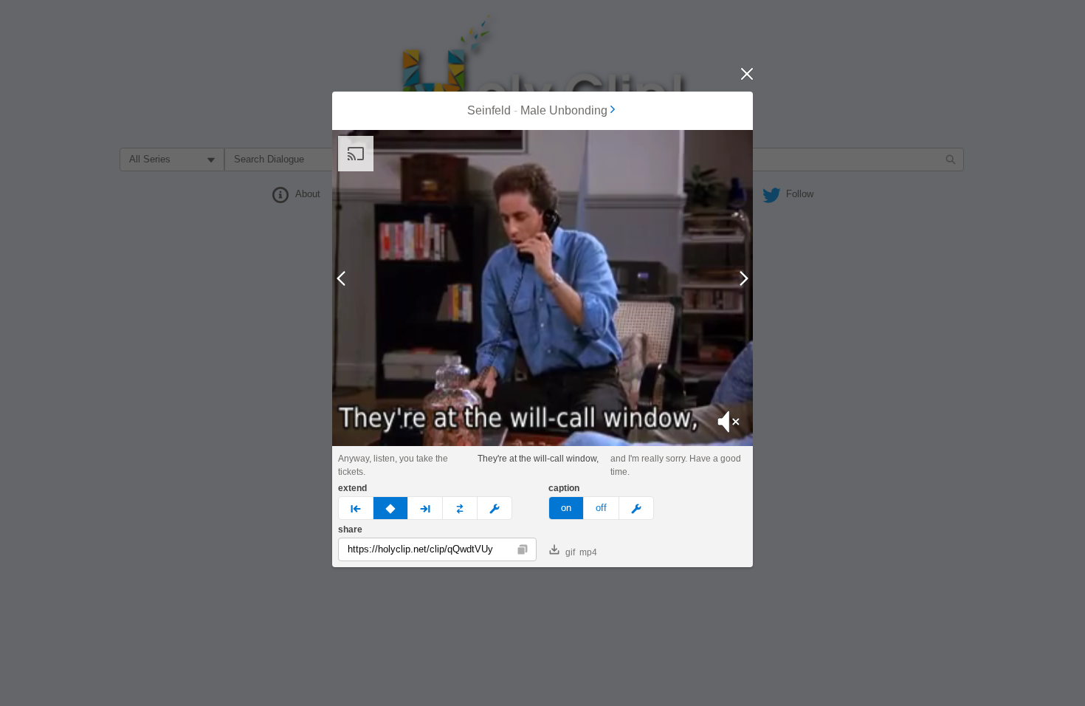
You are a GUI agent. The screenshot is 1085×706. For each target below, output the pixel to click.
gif (570, 552)
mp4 (588, 552)
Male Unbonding (563, 110)
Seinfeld (489, 110)
